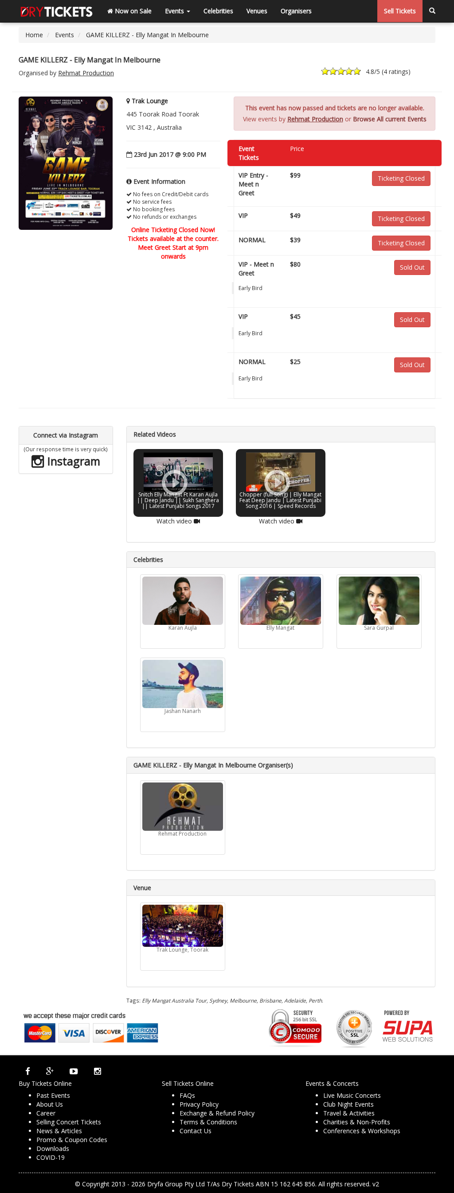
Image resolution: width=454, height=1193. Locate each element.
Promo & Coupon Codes (71, 1139)
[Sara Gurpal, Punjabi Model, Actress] (379, 601)
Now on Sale (132, 11)
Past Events (53, 1095)
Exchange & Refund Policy (217, 1113)
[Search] (432, 11)
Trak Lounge (150, 101)
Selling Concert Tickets (68, 1122)
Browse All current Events (390, 119)
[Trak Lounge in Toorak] (182, 926)
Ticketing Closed (401, 178)
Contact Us (195, 1131)
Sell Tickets (400, 11)
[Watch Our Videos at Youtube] (74, 1071)
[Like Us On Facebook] (28, 1071)
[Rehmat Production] (182, 806)
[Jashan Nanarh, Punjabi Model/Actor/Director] (182, 684)
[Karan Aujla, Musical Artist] (182, 601)
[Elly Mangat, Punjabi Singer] (280, 601)
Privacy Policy (199, 1104)
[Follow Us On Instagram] (97, 1071)
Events (175, 11)
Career (45, 1113)
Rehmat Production (86, 73)
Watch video (174, 521)
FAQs (187, 1095)
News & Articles (59, 1131)
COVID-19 (50, 1157)
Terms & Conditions (208, 1122)
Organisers (296, 11)
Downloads (52, 1148)
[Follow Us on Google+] (49, 1071)
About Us (49, 1104)
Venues (257, 11)
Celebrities (218, 11)
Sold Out (412, 267)
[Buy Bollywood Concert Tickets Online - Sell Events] (56, 11)
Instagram (72, 461)
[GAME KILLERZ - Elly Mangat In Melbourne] (66, 163)
